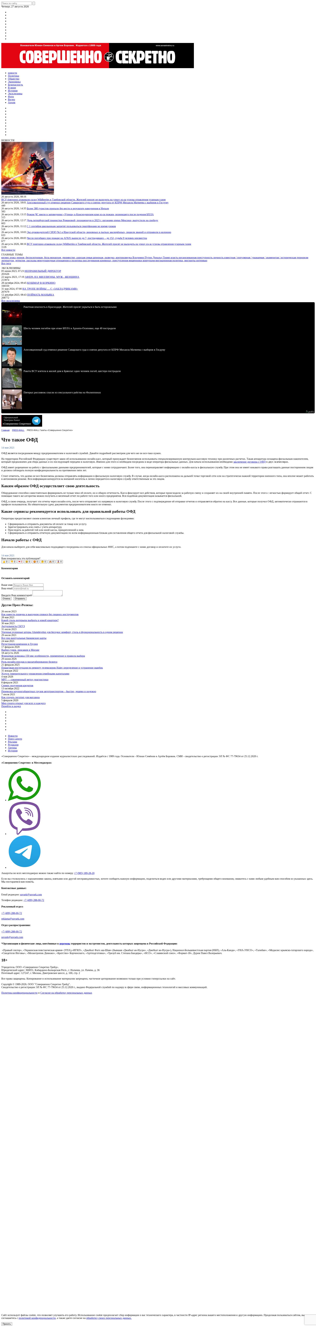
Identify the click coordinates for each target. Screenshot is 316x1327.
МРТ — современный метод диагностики (24, 679)
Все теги (6, 263)
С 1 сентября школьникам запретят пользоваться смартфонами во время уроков (71, 226)
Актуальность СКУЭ (13, 626)
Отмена (6, 598)
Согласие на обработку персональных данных (66, 992)
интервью (201, 260)
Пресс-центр (15, 738)
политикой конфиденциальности (37, 1318)
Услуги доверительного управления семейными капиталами (35, 673)
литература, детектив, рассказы (19, 260)
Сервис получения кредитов (17, 685)
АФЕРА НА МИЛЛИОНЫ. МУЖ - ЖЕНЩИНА (52, 277)
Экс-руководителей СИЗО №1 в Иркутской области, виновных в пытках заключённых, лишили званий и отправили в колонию (99, 232)
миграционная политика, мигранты (175, 260)
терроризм (302, 257)
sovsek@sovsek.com (31, 894)
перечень (64, 943)
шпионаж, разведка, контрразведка (112, 257)
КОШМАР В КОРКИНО (41, 282)
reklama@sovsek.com (12, 918)
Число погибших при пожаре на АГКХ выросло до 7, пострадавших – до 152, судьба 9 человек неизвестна (87, 238)
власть (175, 257)
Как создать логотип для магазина (20, 697)
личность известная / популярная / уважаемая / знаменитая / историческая (255, 257)
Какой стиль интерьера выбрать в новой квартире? (30, 620)
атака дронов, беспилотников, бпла (30, 257)
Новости (13, 735)
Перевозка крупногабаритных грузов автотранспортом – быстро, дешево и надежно (48, 691)
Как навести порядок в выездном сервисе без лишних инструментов (40, 614)
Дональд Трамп (162, 257)
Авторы (12, 747)
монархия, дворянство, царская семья (71, 257)
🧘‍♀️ (59, 561)
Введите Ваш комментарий (16, 595)
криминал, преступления (114, 260)
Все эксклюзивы (10, 300)
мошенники (136, 260)
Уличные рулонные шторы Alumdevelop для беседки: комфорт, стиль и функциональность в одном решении (62, 632)
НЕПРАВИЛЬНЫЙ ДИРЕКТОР (43, 271)
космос (5, 257)
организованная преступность (196, 257)
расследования (91, 260)
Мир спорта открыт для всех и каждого (23, 703)
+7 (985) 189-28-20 (84, 873)
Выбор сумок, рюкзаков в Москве (20, 650)
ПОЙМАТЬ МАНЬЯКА (40, 294)
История (12, 750)
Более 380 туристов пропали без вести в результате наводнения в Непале (68, 208)
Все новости (8, 250)
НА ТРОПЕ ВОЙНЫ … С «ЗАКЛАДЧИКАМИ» (50, 288)
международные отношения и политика (60, 260)
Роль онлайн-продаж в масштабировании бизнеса (29, 661)
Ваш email (7, 588)
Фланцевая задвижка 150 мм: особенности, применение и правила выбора (43, 655)
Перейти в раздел (11, 706)
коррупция (149, 260)
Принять (7, 1324)
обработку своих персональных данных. (109, 1318)
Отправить (20, 598)
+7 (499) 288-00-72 (34, 900)
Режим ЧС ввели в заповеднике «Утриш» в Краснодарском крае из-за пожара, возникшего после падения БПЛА (90, 214)
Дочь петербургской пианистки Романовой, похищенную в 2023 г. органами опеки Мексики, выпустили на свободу (92, 220)
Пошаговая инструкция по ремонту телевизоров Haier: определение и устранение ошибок (52, 667)
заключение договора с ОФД (249, 461)
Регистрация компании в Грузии (19, 644)
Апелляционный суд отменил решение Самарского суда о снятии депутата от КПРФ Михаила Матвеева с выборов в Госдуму (98, 202)
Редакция (13, 744)
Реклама (12, 741)
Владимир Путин (142, 257)
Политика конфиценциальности (19, 992)
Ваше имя (6, 585)
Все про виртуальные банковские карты (23, 638)
